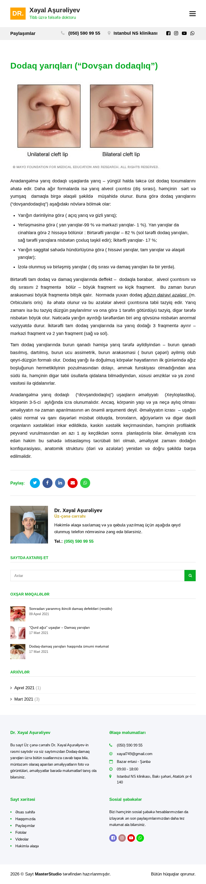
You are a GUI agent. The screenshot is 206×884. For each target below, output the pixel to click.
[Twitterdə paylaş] (35, 483)
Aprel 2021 (24, 687)
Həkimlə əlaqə (27, 846)
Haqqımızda (25, 819)
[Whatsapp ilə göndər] (85, 483)
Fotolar (21, 832)
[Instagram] (176, 33)
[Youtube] (184, 33)
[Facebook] (168, 33)
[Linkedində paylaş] (60, 483)
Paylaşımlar (25, 825)
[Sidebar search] (190, 575)
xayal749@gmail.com (134, 754)
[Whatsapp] (192, 33)
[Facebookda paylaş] (47, 483)
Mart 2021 (23, 699)
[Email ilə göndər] (73, 483)
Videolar (22, 839)
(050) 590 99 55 (84, 33)
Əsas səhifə (25, 812)
